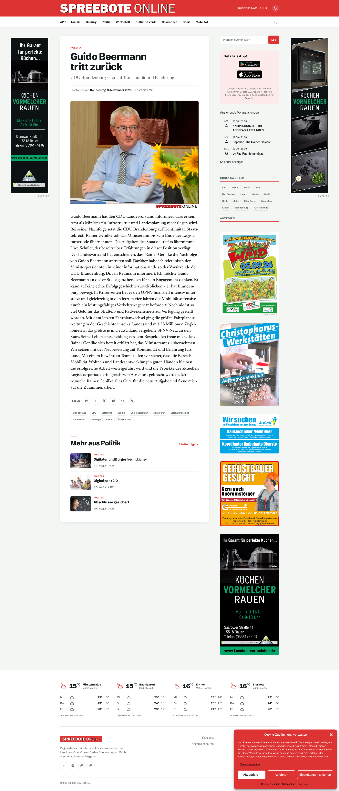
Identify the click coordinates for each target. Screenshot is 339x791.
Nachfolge (95, 419)
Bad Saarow (228, 194)
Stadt (267, 194)
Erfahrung (107, 412)
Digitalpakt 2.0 (106, 481)
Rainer (109, 419)
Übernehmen (124, 419)
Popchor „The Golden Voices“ (252, 142)
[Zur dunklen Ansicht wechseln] (275, 8)
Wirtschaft (123, 22)
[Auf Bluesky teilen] (113, 401)
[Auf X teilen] (104, 401)
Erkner (235, 187)
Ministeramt (79, 419)
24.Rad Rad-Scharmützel (248, 153)
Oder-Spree (250, 201)
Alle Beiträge (187, 444)
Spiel (236, 201)
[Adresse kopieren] (131, 401)
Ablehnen (281, 774)
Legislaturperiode (180, 412)
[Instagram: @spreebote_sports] (91, 765)
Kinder (225, 207)
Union (243, 194)
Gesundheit (169, 22)
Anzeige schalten (203, 744)
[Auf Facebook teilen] (95, 401)
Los (273, 39)
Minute (255, 194)
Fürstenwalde (261, 207)
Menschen (266, 201)
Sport (186, 22)
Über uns (208, 738)
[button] (331, 735)
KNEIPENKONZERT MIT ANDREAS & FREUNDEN (248, 128)
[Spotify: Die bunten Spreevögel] (73, 765)
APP (63, 22)
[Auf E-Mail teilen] (122, 401)
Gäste (225, 201)
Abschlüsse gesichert (111, 502)
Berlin (247, 187)
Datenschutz (289, 784)
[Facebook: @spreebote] (63, 765)
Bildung (91, 22)
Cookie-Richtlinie (270, 784)
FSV (224, 187)
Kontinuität (159, 412)
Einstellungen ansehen (315, 774)
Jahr (258, 187)
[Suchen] (275, 22)
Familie (76, 22)
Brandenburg (79, 412)
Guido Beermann (139, 412)
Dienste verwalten (250, 764)
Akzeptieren (251, 774)
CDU (94, 412)
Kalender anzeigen (231, 162)
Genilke (121, 412)
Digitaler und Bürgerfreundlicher (120, 459)
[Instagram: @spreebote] (82, 765)
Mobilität (202, 22)
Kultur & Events (146, 22)
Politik (106, 22)
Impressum (304, 784)
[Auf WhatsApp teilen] (86, 401)
